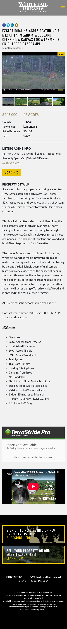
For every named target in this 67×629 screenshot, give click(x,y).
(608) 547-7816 (11, 163)
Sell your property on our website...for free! (28, 554)
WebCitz (43, 609)
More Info (12, 172)
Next (61, 73)
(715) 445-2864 (39, 580)
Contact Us (14, 576)
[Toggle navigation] (63, 8)
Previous (6, 73)
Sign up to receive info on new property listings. (31, 534)
